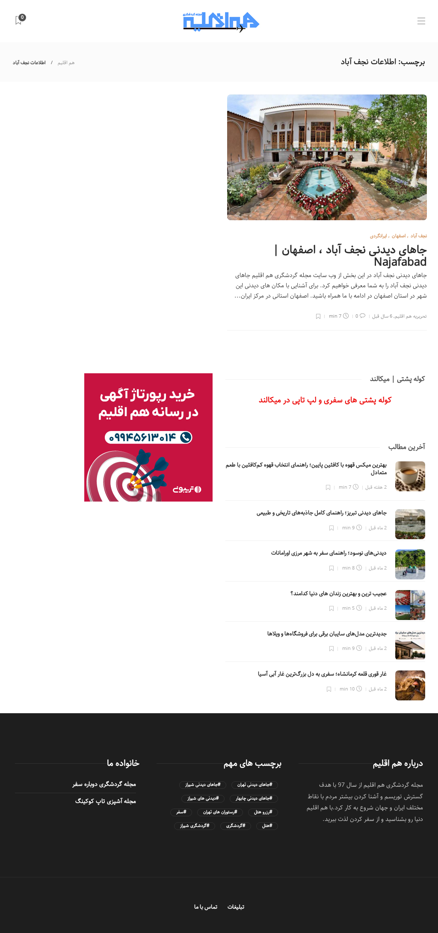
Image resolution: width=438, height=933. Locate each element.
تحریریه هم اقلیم (411, 316)
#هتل (267, 826)
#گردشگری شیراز (194, 826)
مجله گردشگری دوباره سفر (104, 784)
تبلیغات (236, 907)
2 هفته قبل (376, 487)
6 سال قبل (382, 316)
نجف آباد (419, 236)
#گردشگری (235, 826)
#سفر (181, 812)
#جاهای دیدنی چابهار (254, 798)
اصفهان (399, 236)
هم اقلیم (66, 63)
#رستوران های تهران (220, 812)
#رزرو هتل (263, 812)
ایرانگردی (378, 236)
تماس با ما (205, 907)
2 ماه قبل (378, 528)
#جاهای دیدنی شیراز (202, 784)
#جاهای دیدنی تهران (254, 784)
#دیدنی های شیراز (203, 798)
